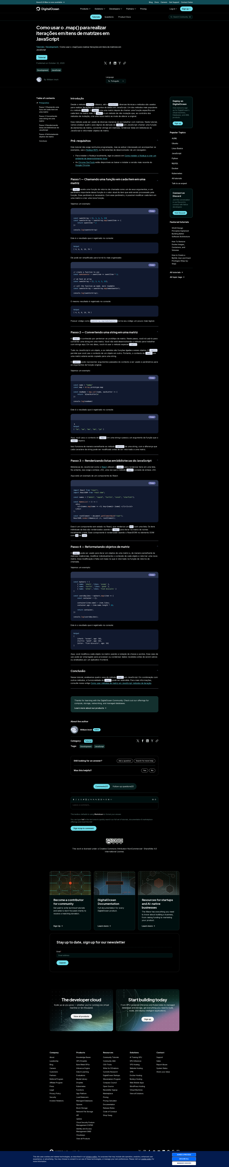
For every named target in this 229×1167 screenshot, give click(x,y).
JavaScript (176, 153)
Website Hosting (136, 1068)
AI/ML (174, 138)
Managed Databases (84, 1101)
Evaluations (80, 1075)
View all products (81, 1016)
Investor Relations (57, 1101)
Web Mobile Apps (137, 1083)
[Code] (111, 799)
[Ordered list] (101, 799)
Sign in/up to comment (83, 828)
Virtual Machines (136, 1090)
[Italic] (76, 799)
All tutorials (177, 178)
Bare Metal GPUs (83, 1065)
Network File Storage (84, 1112)
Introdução (77, 98)
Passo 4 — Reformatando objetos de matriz (100, 546)
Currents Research (110, 1072)
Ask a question (125, 761)
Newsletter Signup (110, 1090)
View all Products (83, 1139)
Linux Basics (177, 148)
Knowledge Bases (83, 1057)
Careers (164, 2)
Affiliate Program (56, 1083)
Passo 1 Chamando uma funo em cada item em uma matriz (49, 109)
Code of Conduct (110, 1112)
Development (52, 47)
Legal (52, 1090)
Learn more (103, 926)
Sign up (185, 9)
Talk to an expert (179, 183)
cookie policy (146, 1159)
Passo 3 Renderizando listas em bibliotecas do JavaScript (49, 127)
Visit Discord (180, 213)
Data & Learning (82, 1072)
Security (53, 1097)
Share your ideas (163, 1072)
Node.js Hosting (136, 1079)
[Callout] (106, 799)
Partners (53, 1075)
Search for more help (144, 761)
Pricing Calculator (110, 1101)
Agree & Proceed (184, 1155)
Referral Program (56, 1079)
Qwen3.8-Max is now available (49, 2)
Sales (158, 1061)
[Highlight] (89, 799)
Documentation (109, 1104)
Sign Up (56, 926)
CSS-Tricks (107, 1065)
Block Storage (82, 1108)
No (152, 770)
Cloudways (80, 1135)
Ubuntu (175, 143)
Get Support (174, 2)
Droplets (79, 1083)
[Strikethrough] (81, 799)
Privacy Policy (55, 1093)
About (52, 1057)
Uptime (79, 1119)
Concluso (43, 141)
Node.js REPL (92, 150)
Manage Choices (184, 1163)
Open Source (108, 1086)
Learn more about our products (89, 708)
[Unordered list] (99, 799)
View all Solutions (136, 1093)
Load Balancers (82, 1097)
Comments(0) (101, 786)
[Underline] (79, 799)
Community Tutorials (111, 1057)
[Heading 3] (96, 799)
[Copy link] (124, 63)
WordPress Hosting (137, 1086)
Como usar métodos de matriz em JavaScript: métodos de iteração (121, 683)
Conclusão (78, 671)
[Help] (155, 799)
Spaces (79, 1104)
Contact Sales (187, 2)
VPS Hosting (135, 1065)
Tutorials (96, 17)
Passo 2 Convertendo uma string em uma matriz (48, 118)
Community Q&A (109, 1061)
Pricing (105, 1097)
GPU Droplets (81, 1061)
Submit (62, 963)
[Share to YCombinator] (119, 63)
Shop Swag (107, 1115)
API (77, 1115)
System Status (161, 1068)
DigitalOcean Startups (111, 1075)
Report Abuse (161, 1065)
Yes (144, 770)
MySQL (175, 163)
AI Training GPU (136, 1057)
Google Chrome (82, 165)
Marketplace (108, 1093)
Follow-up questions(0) (123, 786)
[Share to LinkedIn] (115, 63)
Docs (157, 2)
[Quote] (104, 799)
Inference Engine (83, 1068)
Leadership (54, 1061)
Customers (54, 1072)
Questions (109, 17)
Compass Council (110, 1083)
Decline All (184, 1159)
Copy (152, 211)
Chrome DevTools (86, 162)
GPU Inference (135, 1061)
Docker (175, 168)
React (104, 467)
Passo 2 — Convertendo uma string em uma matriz (104, 332)
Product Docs (124, 17)
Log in (172, 9)
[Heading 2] (94, 799)
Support (159, 1057)
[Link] (84, 799)
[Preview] (153, 799)
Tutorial (41, 57)
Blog (151, 2)
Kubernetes (177, 173)
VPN (131, 1072)
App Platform (81, 1093)
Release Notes (109, 1108)
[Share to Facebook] (110, 63)
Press (52, 1086)
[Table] (109, 799)
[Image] (86, 799)
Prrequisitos (44, 103)
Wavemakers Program (111, 1079)
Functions (80, 1090)
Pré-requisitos (81, 140)
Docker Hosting (136, 1075)
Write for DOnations (111, 1068)
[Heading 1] (91, 799)
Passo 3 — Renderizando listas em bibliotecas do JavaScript (111, 460)
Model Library (81, 1079)
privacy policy (91, 1157)
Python (175, 158)
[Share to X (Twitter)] (105, 63)
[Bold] (74, 799)
